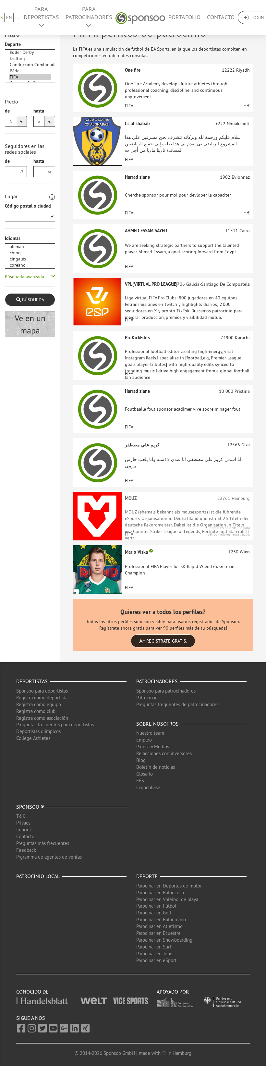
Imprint (23, 830)
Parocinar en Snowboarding (164, 940)
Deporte (13, 44)
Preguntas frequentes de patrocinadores (177, 704)
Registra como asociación (42, 718)
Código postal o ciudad (28, 206)
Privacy (23, 823)
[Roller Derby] (30, 52)
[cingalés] (30, 259)
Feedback (26, 850)
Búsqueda (32, 300)
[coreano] (30, 265)
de (7, 111)
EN (9, 17)
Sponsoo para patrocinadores (166, 691)
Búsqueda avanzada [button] (24, 277)
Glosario (144, 774)
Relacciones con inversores (164, 753)
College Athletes (33, 738)
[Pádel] (30, 71)
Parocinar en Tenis (154, 953)
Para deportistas (41, 13)
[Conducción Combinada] (30, 65)
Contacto (221, 17)
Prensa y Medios (152, 746)
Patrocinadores (157, 681)
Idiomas (12, 238)
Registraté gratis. (166, 641)
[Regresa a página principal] (140, 17)
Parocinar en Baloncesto (161, 892)
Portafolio (184, 17)
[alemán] (30, 247)
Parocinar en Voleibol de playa (167, 899)
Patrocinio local (38, 876)
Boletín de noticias (155, 767)
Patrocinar (146, 697)
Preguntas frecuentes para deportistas (55, 724)
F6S (140, 781)
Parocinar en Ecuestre (158, 933)
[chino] (30, 253)
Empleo (144, 740)
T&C (21, 816)
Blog (141, 760)
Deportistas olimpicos (38, 731)
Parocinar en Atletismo (159, 926)
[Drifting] (30, 58)
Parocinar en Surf (153, 947)
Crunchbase (148, 787)
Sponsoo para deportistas (42, 691)
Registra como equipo (38, 704)
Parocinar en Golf (153, 913)
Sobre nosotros (157, 723)
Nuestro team (150, 733)
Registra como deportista (41, 697)
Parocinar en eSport (156, 960)
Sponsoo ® (30, 806)
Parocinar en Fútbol (156, 906)
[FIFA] (30, 77)
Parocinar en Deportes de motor (169, 886)
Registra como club (35, 711)
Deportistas (32, 681)
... (17, 17)
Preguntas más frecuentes (42, 843)
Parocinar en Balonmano (161, 919)
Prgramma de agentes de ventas (49, 857)
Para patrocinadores (89, 13)
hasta (38, 111)
